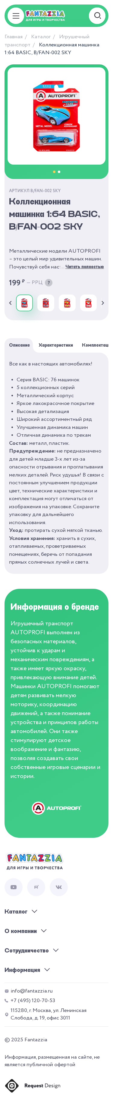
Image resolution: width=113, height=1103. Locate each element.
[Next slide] (103, 303)
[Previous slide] (10, 303)
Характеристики (56, 345)
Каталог (41, 37)
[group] (24, 303)
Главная (14, 37)
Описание (19, 345)
